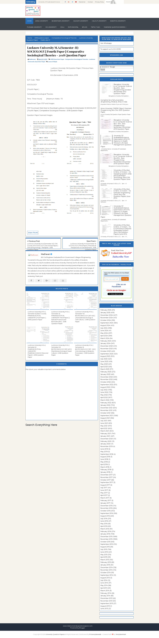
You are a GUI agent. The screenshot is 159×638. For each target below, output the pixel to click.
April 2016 (104, 526)
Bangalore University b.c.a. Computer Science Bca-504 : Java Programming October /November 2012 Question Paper (123, 88)
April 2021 (104, 428)
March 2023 (104, 369)
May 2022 (104, 395)
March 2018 (104, 467)
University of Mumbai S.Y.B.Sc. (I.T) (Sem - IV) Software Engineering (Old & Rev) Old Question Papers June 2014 (122, 193)
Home (29, 21)
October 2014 (105, 573)
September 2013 (106, 603)
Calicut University (99, 21)
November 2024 (106, 318)
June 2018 (104, 459)
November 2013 (106, 601)
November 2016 (106, 508)
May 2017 (104, 493)
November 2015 (106, 539)
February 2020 (105, 441)
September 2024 (106, 323)
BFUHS (84, 27)
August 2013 (105, 606)
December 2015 (106, 536)
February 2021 (105, 433)
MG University (51, 27)
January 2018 (105, 472)
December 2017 (106, 475)
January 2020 (105, 444)
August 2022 (105, 387)
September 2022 (106, 385)
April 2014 (104, 588)
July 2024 (104, 328)
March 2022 (104, 400)
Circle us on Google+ (116, 290)
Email (127, 273)
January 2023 (105, 374)
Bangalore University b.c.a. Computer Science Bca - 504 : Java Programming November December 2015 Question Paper (123, 124)
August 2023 (105, 356)
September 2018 (106, 454)
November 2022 (106, 379)
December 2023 (106, 346)
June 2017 (104, 490)
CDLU (62, 27)
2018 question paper (57, 59)
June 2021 (104, 423)
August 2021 (105, 418)
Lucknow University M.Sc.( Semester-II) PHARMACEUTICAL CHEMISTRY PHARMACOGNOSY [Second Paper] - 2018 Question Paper (38, 351)
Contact (90, 2)
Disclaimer (82, 2)
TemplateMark (121, 634)
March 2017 (104, 498)
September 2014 (106, 575)
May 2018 (104, 462)
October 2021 (105, 413)
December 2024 (106, 315)
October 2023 (105, 351)
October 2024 (105, 320)
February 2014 (105, 593)
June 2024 (104, 330)
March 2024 (104, 338)
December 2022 (106, 377)
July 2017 (103, 488)
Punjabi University (34, 27)
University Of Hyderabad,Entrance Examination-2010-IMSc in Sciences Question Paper (49, 2)
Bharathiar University (61, 21)
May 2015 (103, 555)
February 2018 (105, 470)
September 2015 (106, 544)
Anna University (41, 21)
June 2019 (104, 449)
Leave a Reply (52, 61)
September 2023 (106, 354)
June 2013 (104, 609)
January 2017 (105, 503)
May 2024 (104, 333)
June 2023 (104, 361)
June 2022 (104, 392)
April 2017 (104, 495)
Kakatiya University (118, 21)
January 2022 (105, 405)
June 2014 (104, 583)
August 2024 (105, 325)
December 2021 (106, 408)
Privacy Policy (99, 2)
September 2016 (106, 513)
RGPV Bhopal (73, 27)
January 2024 (105, 343)
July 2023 (103, 359)
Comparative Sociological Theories (76, 59)
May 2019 (104, 452)
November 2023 (106, 349)
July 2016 (103, 519)
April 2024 (104, 336)
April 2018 (104, 464)
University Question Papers (55, 634)
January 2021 (105, 436)
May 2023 (104, 364)
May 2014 (104, 585)
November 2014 (106, 570)
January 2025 (105, 313)
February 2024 (105, 341)
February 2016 (105, 531)
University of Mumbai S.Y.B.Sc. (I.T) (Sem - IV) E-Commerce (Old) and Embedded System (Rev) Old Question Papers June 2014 (122, 229)
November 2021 (106, 410)
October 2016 (105, 511)
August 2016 (105, 516)
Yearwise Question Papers (114, 27)
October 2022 (105, 382)
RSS (106, 274)
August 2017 (105, 485)
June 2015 (104, 552)
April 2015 (103, 557)
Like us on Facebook (119, 285)
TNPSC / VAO (95, 27)
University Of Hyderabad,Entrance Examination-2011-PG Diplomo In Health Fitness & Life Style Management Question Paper (116, 211)
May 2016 (104, 524)
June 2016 (104, 521)
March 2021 (104, 431)
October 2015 (105, 542)
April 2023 (104, 367)
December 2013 (106, 598)
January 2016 (105, 534)
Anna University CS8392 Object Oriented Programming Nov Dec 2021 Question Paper (116, 110)
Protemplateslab (95, 634)
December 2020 (106, 439)
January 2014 (105, 596)
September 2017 (106, 482)
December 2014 (106, 567)
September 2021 (106, 416)
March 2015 (104, 560)
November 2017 (106, 477)
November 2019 (106, 446)
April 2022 (104, 397)
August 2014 (105, 578)
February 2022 (105, 403)
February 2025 (105, 310)
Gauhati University (80, 21)
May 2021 (104, 426)
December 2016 (106, 506)
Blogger (82, 628)
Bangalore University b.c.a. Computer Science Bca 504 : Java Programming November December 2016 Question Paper (123, 159)
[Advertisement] (38, 72)
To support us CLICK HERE (110, 49)
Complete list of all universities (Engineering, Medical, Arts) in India (114, 101)
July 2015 (103, 549)
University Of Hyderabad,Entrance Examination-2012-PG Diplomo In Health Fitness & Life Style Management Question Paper (116, 141)
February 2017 (105, 500)
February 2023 (105, 372)
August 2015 (105, 547)
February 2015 (105, 562)
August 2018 (105, 457)
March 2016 (104, 529)
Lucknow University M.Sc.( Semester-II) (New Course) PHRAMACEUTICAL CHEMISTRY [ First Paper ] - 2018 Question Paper (37, 315)
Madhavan (45, 254)
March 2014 (104, 591)
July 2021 (103, 421)
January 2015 (105, 565)
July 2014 (103, 580)
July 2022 (103, 390)
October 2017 (105, 480)
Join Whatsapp (106, 43)
